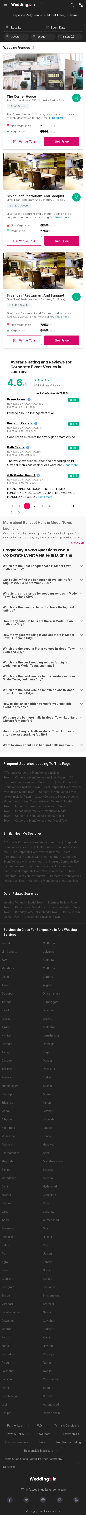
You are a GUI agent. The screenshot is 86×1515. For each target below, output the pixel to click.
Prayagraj (49, 1354)
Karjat (46, 1052)
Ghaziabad (8, 1228)
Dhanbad (48, 1010)
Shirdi (46, 1153)
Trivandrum (9, 1102)
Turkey (47, 1077)
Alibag (6, 1052)
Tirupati (6, 1002)
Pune (46, 1203)
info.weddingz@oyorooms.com (46, 1489)
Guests (15, 36)
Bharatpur (8, 1094)
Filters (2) (68, 36)
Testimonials (71, 1434)
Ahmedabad (51, 1220)
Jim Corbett (9, 951)
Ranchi (6, 1337)
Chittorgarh (50, 943)
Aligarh (47, 985)
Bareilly (6, 1010)
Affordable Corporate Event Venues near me (32, 842)
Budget (42, 36)
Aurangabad (51, 1404)
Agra (5, 1262)
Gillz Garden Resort (21, 475)
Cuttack (48, 1396)
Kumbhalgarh (10, 1085)
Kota (4, 960)
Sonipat (6, 1169)
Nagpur (47, 1236)
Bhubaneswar (52, 1295)
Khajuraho (8, 1161)
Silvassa (48, 1169)
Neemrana (8, 1127)
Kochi (46, 1337)
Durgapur (7, 993)
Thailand (7, 1069)
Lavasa (6, 1018)
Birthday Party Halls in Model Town (37, 912)
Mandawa (8, 968)
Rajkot (47, 1362)
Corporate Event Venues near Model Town (41, 820)
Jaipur (6, 1211)
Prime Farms (16, 399)
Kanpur (47, 1262)
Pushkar (7, 1077)
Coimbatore (50, 1379)
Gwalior (47, 1371)
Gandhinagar (10, 1396)
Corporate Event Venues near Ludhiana (54, 880)
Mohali (6, 1111)
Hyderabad (50, 1186)
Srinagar (7, 1043)
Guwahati (8, 1320)
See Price (62, 141)
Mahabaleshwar (53, 1161)
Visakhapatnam (12, 1312)
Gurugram (8, 1287)
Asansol (48, 1085)
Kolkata (6, 1194)
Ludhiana (7, 1278)
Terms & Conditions (66, 1425)
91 (72, 506)
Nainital (6, 1035)
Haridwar (48, 1144)
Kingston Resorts (19, 423)
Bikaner (48, 1111)
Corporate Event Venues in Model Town (40, 777)
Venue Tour (27, 141)
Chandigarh (9, 1236)
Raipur (6, 1362)
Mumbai (48, 1178)
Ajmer (5, 1027)
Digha (5, 976)
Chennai (7, 1203)
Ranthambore (10, 1153)
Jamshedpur (51, 1035)
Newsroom (43, 1434)
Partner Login (15, 1425)
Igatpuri (48, 1127)
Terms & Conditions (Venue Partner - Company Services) (32, 1462)
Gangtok (7, 1060)
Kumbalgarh (50, 1002)
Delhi (5, 1186)
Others (47, 1102)
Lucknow (48, 1211)
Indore (6, 1220)
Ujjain (5, 1404)
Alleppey (7, 1119)
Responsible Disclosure (38, 1450)
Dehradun (8, 1354)
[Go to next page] (12, 512)
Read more (59, 117)
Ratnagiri (48, 1043)
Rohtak (6, 943)
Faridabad (49, 1287)
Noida (46, 1270)
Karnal (6, 1345)
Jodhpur (48, 1329)
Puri (45, 1245)
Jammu (48, 976)
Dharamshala (51, 993)
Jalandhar (8, 1371)
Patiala (47, 1060)
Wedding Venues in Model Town (24, 902)
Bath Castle (15, 447)
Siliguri (47, 1387)
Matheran (49, 1027)
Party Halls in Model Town (31, 907)
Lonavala (48, 1119)
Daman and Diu (52, 1413)
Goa (45, 1228)
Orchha (47, 1018)
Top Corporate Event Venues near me (36, 852)
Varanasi (7, 1304)
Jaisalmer (49, 951)
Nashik (47, 1312)
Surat (5, 1270)
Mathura (48, 960)
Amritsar (48, 1304)
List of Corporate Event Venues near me (37, 871)
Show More (77, 542)
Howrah (48, 1345)
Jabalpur (7, 1379)
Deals (42, 1442)
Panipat (6, 1413)
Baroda (47, 1278)
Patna (5, 1245)
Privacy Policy (15, 1434)
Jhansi (47, 1136)
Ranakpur (49, 1069)
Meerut (6, 1329)
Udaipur (48, 1253)
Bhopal (6, 1295)
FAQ (39, 1425)
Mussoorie (8, 1136)
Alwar (5, 985)
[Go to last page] (19, 512)
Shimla (6, 1387)
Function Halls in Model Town (42, 916)
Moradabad (9, 1178)
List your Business (16, 1442)
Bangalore (49, 1194)
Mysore (47, 1094)
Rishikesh (8, 1144)
